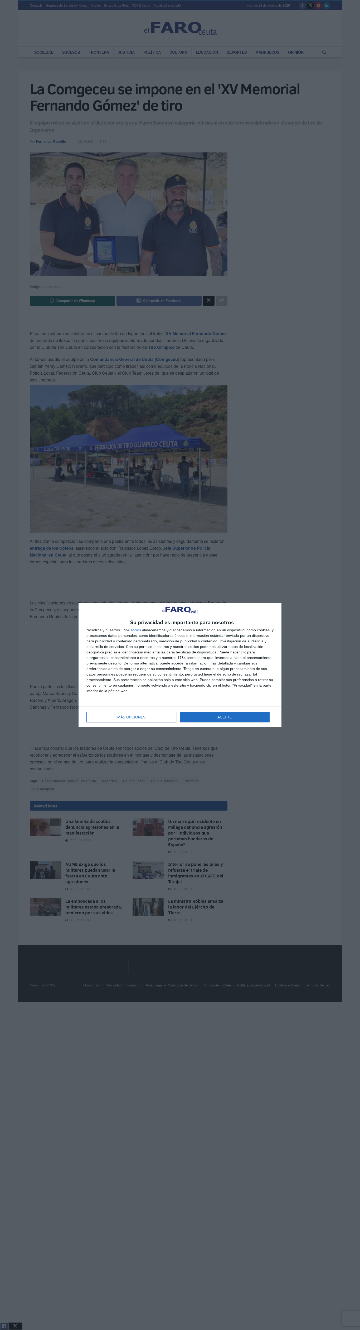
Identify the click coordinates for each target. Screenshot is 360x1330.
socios (135, 630)
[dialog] (180, 665)
